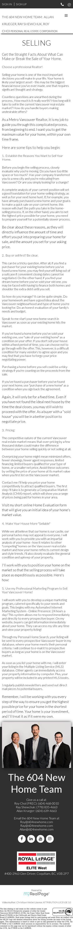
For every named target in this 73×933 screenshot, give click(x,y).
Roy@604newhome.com (36, 822)
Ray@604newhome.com (36, 825)
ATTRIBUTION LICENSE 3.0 (57, 902)
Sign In (7, 4)
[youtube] (41, 839)
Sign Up (21, 4)
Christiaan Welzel (25, 902)
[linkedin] (32, 839)
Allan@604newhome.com (37, 829)
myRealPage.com (36, 894)
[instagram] (50, 839)
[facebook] (22, 839)
